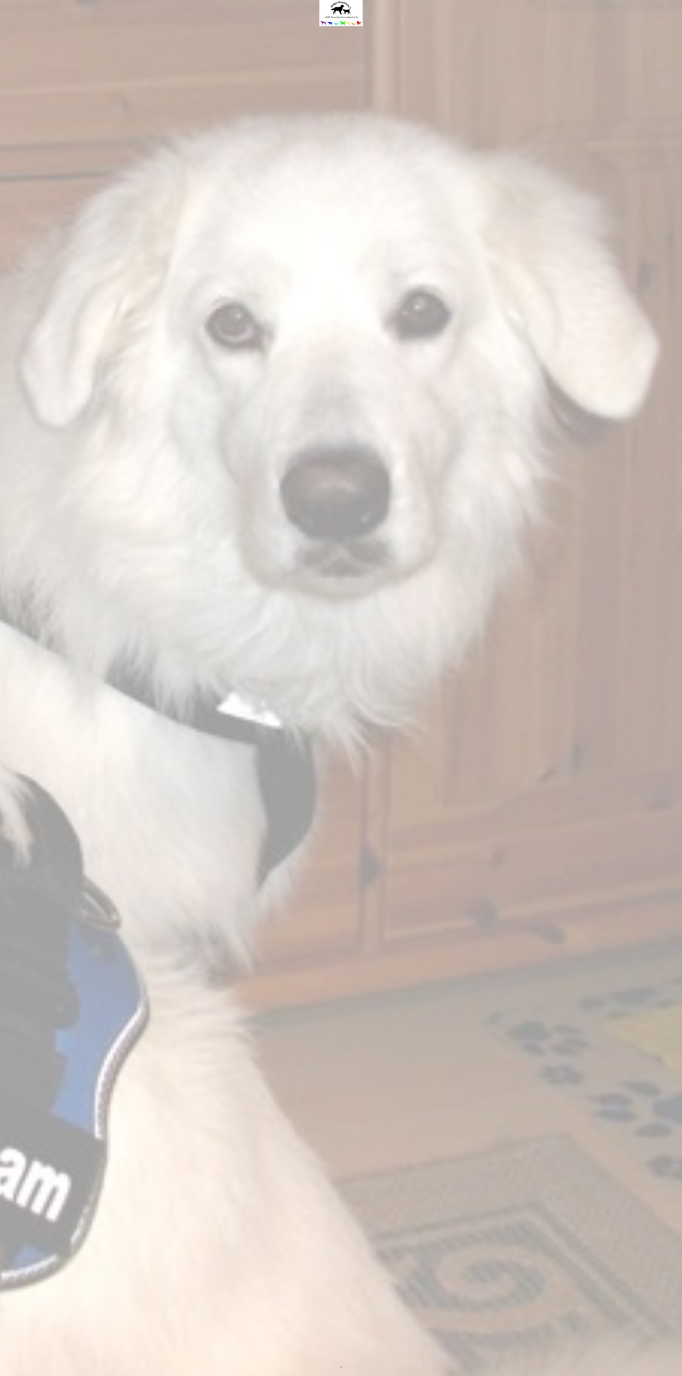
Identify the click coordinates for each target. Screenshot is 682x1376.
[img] (341, 688)
